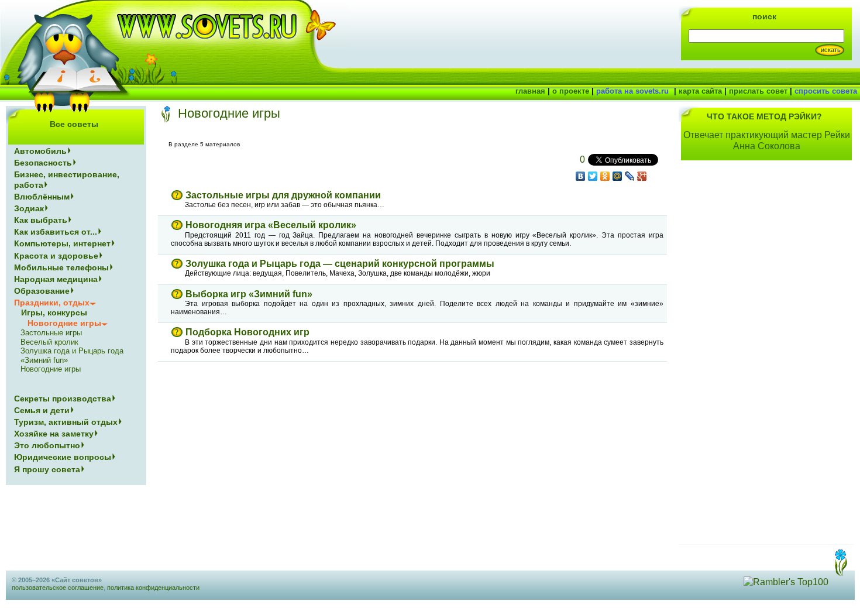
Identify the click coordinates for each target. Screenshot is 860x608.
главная (530, 91)
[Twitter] (593, 176)
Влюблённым (42, 196)
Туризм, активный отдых (66, 422)
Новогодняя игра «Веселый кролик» (270, 225)
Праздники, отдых (52, 302)
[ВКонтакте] (581, 176)
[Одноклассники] (605, 176)
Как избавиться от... (55, 231)
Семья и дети (42, 410)
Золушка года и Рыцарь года (71, 350)
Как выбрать (40, 220)
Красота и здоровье (56, 255)
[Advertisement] (766, 359)
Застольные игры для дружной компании (283, 195)
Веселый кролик (49, 342)
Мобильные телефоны (61, 267)
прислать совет (758, 91)
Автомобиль (40, 151)
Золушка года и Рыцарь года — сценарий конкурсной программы (339, 264)
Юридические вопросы (62, 457)
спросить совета (825, 91)
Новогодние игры (50, 369)
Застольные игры (51, 332)
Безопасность (43, 162)
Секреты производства (62, 398)
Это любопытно (47, 445)
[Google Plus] (642, 176)
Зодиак (29, 208)
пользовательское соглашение (58, 587)
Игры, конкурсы (54, 312)
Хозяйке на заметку (54, 433)
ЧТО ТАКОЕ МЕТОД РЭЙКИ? (764, 116)
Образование (42, 291)
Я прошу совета (47, 469)
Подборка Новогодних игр (247, 332)
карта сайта (700, 91)
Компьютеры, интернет (62, 243)
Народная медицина (56, 279)
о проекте (570, 91)
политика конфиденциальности (153, 587)
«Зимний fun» (44, 360)
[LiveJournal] (630, 176)
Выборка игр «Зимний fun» (248, 294)
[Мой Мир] (617, 176)
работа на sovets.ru (632, 91)
